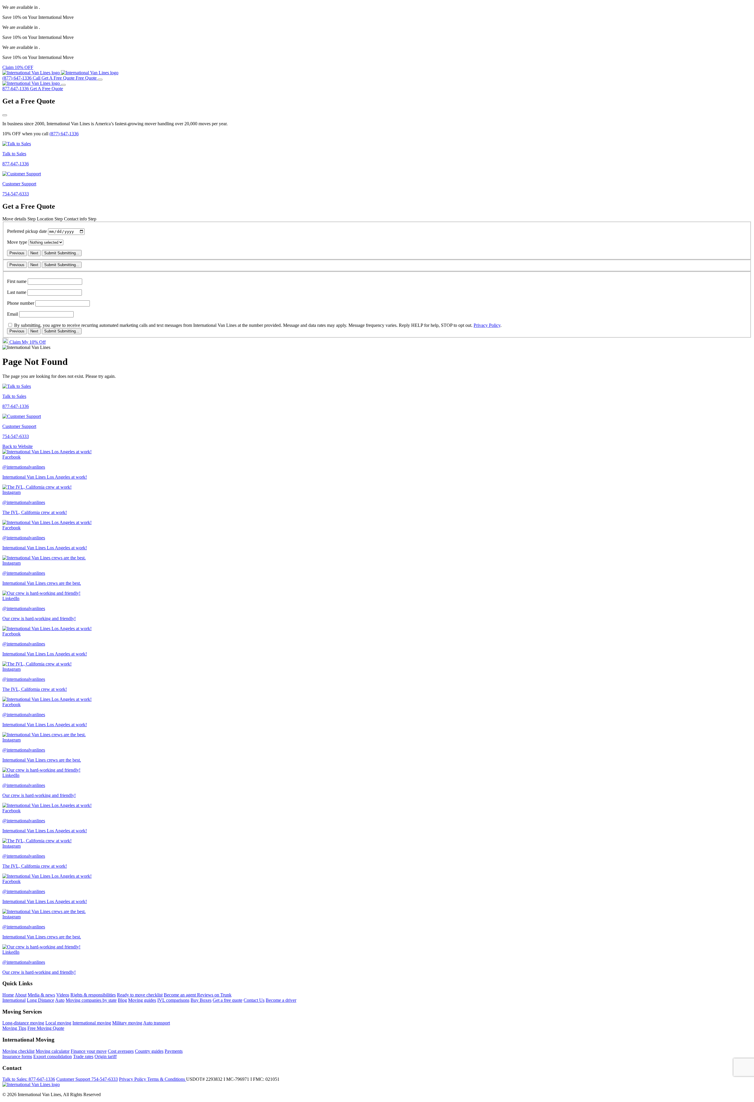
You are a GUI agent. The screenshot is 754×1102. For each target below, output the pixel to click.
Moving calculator (53, 1051)
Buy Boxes (201, 1000)
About (21, 994)
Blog (122, 1000)
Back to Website (17, 446)
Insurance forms (17, 1056)
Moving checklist (18, 1051)
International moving (91, 1022)
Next (34, 253)
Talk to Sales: (28, 1079)
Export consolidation (52, 1056)
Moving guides (142, 1000)
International (14, 1000)
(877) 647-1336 (64, 133)
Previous (16, 253)
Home (8, 994)
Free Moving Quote (45, 1028)
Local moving (58, 1022)
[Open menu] (100, 79)
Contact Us (254, 1000)
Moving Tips (14, 1028)
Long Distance (40, 1000)
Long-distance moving (23, 1022)
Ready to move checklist (140, 994)
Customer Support (87, 1079)
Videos (62, 994)
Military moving (127, 1022)
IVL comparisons (173, 1000)
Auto (60, 1000)
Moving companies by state (91, 1000)
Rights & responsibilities (93, 994)
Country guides (149, 1051)
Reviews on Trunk (214, 994)
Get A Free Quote (46, 88)
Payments (174, 1051)
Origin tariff (106, 1056)
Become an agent (180, 994)
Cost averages (121, 1051)
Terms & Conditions (166, 1079)
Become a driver (281, 1000)
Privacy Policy (487, 325)
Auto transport (156, 1022)
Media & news (41, 994)
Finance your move (89, 1051)
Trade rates (83, 1056)
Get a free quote (227, 1000)
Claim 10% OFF (17, 67)
